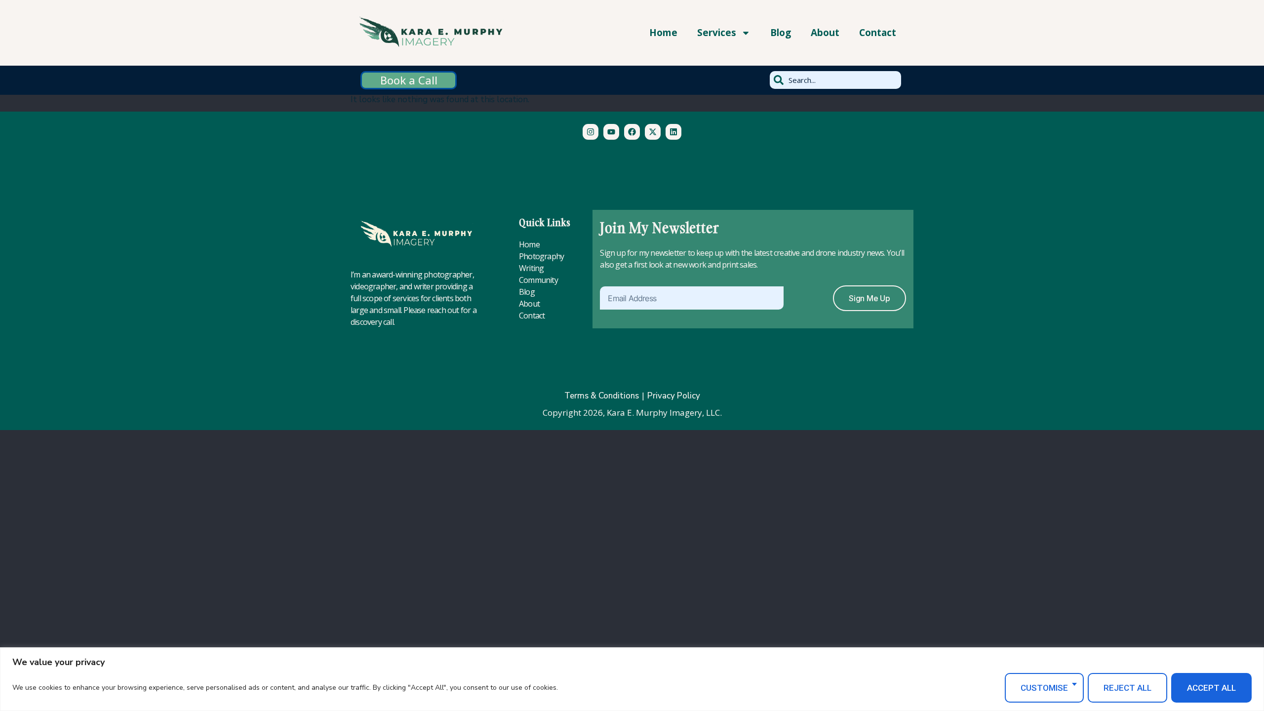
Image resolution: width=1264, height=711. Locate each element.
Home (663, 32)
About (825, 32)
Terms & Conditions (601, 395)
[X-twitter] (653, 132)
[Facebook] (632, 132)
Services (716, 32)
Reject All (1127, 688)
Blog (780, 32)
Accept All (1211, 688)
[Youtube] (611, 132)
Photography (541, 256)
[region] (632, 679)
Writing (531, 268)
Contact (877, 32)
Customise (1044, 688)
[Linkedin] (673, 132)
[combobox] (835, 80)
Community (538, 280)
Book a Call (408, 80)
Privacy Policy (673, 395)
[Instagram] (590, 132)
